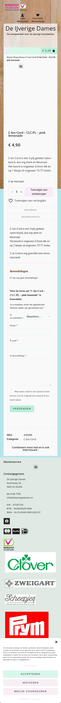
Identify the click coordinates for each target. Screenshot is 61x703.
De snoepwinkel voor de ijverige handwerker (30, 34)
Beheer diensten (30, 665)
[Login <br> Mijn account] (22, 15)
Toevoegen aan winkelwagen (38, 191)
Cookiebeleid (24, 699)
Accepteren (30, 673)
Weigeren (31, 682)
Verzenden (22, 408)
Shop (15, 57)
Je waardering (17, 316)
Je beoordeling (18, 355)
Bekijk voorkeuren (30, 691)
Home (9, 57)
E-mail (14, 340)
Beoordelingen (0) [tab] (30, 217)
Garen (22, 57)
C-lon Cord (31, 57)
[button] (56, 642)
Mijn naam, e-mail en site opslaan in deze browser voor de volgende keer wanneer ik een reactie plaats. (29, 395)
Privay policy (35, 699)
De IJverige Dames (30, 28)
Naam (14, 325)
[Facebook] (7, 521)
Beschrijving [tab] (30, 210)
